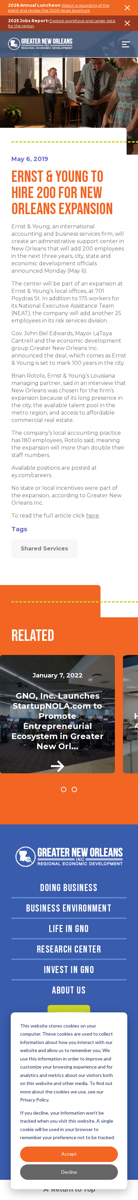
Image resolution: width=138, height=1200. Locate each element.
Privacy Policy (34, 1099)
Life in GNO (69, 929)
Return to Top (73, 1189)
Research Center (69, 949)
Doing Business (68, 888)
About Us (69, 990)
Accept (69, 1154)
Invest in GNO (69, 970)
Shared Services (44, 548)
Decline (69, 1172)
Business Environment (69, 908)
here (92, 515)
